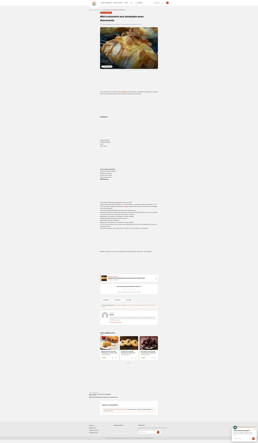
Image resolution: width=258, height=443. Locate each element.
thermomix (124, 92)
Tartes (126, 2)
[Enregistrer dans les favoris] (112, 357)
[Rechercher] (167, 3)
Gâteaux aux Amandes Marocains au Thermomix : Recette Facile (128, 353)
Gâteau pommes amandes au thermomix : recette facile (109, 352)
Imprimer (118, 300)
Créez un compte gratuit (108, 305)
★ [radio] (124, 289)
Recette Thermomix (106, 2)
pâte (126, 206)
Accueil (90, 10)
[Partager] (115, 357)
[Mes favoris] (131, 2)
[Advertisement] (129, 80)
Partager (129, 300)
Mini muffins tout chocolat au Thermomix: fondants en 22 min (148, 353)
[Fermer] (255, 429)
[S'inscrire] (253, 438)
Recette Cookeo (118, 2)
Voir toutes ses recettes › (116, 322)
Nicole (109, 24)
